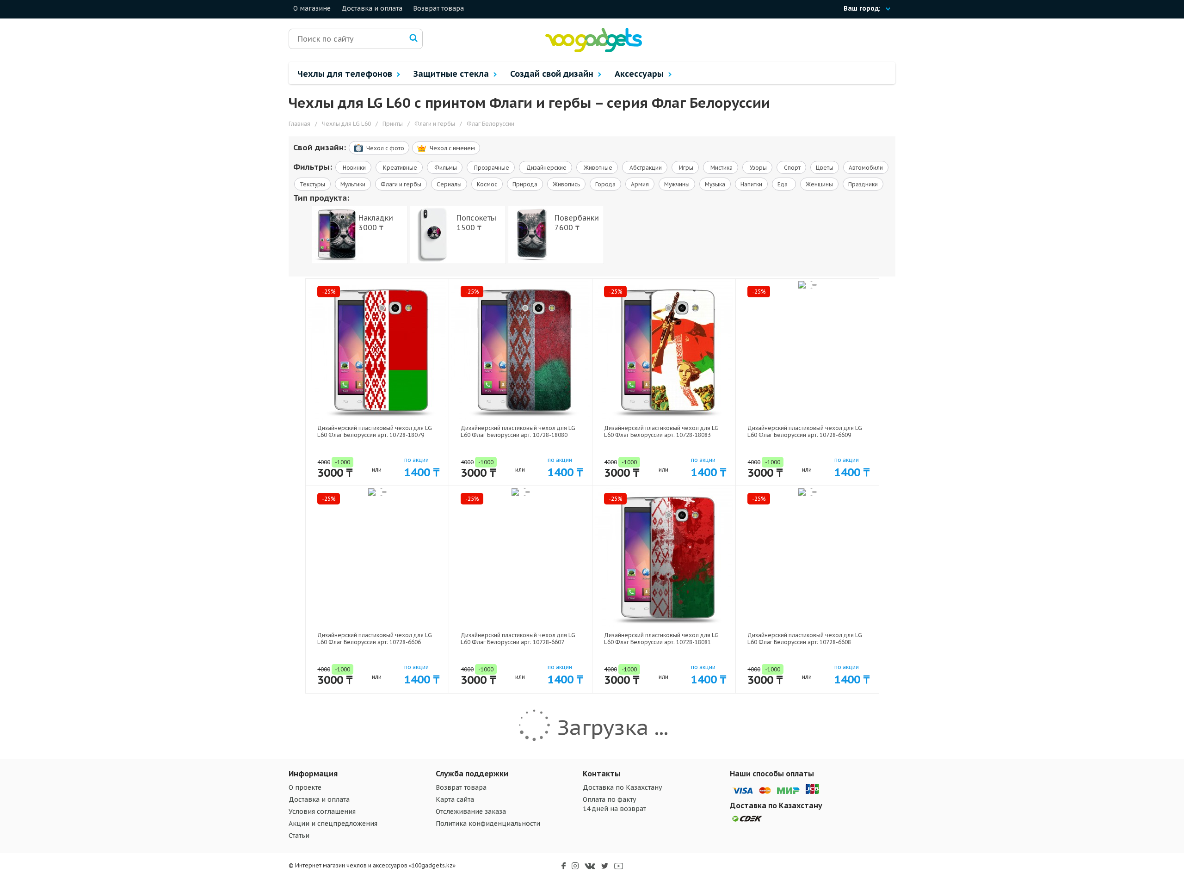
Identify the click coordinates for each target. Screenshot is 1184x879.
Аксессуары (640, 73)
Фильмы (445, 167)
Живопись (566, 184)
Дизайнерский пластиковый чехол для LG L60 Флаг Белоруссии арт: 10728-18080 (518, 431)
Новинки (353, 167)
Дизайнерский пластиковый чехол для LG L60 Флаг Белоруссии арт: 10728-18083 (661, 431)
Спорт (792, 167)
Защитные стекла (452, 73)
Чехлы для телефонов (346, 73)
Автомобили (866, 167)
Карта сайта (455, 799)
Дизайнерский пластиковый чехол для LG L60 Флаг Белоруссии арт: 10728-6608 (804, 638)
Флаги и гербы (401, 184)
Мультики (352, 184)
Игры (685, 167)
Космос (487, 184)
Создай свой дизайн (553, 73)
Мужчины (677, 184)
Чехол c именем (452, 148)
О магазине (312, 8)
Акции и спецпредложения (333, 823)
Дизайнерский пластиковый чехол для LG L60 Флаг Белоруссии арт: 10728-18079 (374, 431)
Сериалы (449, 184)
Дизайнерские (546, 167)
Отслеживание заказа (471, 811)
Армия (640, 184)
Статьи (299, 835)
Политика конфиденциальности (488, 823)
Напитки (751, 184)
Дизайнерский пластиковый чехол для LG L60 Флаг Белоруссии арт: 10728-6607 (518, 638)
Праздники (863, 184)
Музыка (715, 184)
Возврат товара (438, 8)
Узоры (757, 167)
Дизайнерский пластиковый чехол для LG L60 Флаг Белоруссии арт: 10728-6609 (804, 431)
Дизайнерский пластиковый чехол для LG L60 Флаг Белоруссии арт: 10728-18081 (661, 638)
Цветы (824, 167)
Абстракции (645, 167)
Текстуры (312, 184)
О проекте (305, 787)
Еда (783, 184)
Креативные (399, 167)
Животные (597, 167)
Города (605, 184)
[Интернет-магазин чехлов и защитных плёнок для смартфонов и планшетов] (593, 50)
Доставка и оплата (371, 8)
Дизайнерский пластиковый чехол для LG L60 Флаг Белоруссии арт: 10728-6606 (374, 638)
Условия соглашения (322, 811)
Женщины (819, 184)
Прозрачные (491, 167)
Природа (524, 184)
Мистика (721, 167)
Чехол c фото (385, 148)
